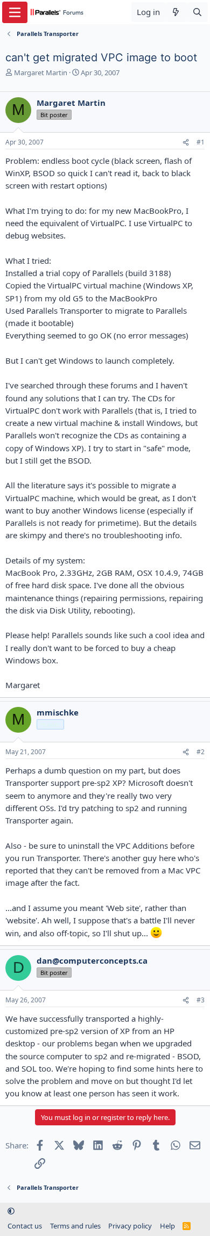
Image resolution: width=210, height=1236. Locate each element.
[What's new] (175, 12)
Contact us (25, 1226)
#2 (201, 751)
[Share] (186, 142)
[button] (11, 1211)
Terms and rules (75, 1226)
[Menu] (14, 12)
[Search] (197, 12)
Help (167, 1226)
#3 (201, 999)
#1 (201, 142)
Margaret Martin (40, 72)
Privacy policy (130, 1226)
